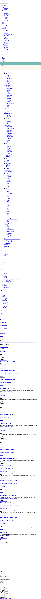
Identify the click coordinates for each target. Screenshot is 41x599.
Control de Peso (9, 145)
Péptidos (8, 105)
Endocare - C (10, 192)
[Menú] (4, 589)
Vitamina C (8, 101)
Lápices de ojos (9, 81)
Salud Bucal (5, 36)
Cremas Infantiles (6, 46)
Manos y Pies (5, 19)
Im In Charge (5, 306)
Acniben (9, 205)
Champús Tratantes (9, 133)
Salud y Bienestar (4, 31)
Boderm (8, 215)
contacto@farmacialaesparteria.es (4, 561)
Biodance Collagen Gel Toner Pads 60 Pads (7, 405)
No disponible (6, 255)
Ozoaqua (8, 186)
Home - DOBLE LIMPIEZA (3, 328)
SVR (7, 232)
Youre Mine (5, 307)
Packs (4, 238)
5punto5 (8, 207)
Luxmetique (8, 178)
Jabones (8, 111)
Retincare (8, 225)
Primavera (5, 245)
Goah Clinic (8, 199)
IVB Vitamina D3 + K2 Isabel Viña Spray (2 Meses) (8, 473)
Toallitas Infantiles (7, 156)
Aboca (7, 208)
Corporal (3, 16)
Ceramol (8, 221)
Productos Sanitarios (7, 168)
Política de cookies (2, 568)
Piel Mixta (8, 76)
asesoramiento (6, 273)
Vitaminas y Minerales (9, 151)
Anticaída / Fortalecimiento (10, 128)
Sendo (7, 227)
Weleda (8, 237)
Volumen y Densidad (9, 130)
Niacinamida (8, 102)
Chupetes (5, 48)
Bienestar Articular (7, 170)
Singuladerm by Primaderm (10, 229)
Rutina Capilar (5, 9)
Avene (7, 210)
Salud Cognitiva (6, 43)
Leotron (8, 175)
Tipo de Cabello (6, 8)
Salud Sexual (5, 32)
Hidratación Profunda (9, 126)
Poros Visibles (8, 90)
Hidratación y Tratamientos (8, 113)
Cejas (7, 80)
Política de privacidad (3, 567)
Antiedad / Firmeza (9, 87)
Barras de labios (9, 82)
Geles (7, 110)
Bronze (4, 295)
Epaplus (8, 195)
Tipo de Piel (5, 11)
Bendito (8, 213)
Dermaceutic (8, 223)
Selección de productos (6, 30)
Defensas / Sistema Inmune (7, 41)
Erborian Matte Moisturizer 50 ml (5, 532)
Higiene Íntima (5, 18)
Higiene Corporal (6, 17)
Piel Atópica (9, 93)
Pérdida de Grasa (9, 146)
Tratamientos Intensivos (10, 136)
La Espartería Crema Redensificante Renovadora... (8, 487)
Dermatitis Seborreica (11, 92)
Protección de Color (9, 131)
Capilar (3, 7)
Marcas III (6, 174)
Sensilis (8, 228)
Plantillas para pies (9, 116)
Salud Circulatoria (7, 165)
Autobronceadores (6, 20)
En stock (6, 254)
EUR (2, 57)
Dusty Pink (5, 299)
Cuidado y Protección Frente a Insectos (8, 34)
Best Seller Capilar (6, 244)
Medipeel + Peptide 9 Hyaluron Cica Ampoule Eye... (8, 370)
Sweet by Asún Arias (9, 233)
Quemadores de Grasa (9, 152)
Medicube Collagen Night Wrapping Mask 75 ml (8, 440)
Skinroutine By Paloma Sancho (11, 231)
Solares (3, 23)
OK (1, 247)
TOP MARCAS (6, 173)
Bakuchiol (8, 106)
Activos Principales (6, 15)
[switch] (2, 595)
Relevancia (9, 342)
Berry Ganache (5, 302)
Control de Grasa (9, 127)
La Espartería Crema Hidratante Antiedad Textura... (9, 480)
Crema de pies (8, 115)
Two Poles (8, 236)
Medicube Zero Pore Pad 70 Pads (5, 423)
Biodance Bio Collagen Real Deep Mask (6, 414)
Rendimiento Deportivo (10, 147)
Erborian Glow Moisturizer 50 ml (5, 539)
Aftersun (5, 27)
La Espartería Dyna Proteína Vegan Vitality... (7, 510)
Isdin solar (9, 204)
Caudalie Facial (10, 217)
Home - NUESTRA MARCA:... (3, 322)
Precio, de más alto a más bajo (30, 342)
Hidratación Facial (9, 96)
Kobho (7, 206)
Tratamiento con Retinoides (10, 103)
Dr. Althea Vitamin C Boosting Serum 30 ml (7, 388)
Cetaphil (8, 220)
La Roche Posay (9, 176)
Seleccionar (2, 341)
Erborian (8, 196)
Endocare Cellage (10, 194)
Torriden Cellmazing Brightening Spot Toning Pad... (9, 361)
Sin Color (4, 296)
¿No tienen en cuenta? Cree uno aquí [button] (5, 584)
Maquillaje (5, 12)
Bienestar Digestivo (6, 42)
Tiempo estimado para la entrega (4, 564)
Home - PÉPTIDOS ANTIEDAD (8, 240)
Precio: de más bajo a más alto (22, 342)
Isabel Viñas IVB (9, 202)
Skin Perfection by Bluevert (10, 230)
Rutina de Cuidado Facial (7, 14)
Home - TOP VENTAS (7, 242)
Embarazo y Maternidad (8, 163)
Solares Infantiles (6, 26)
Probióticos (8, 153)
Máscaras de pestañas (9, 78)
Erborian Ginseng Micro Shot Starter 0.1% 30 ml (8, 517)
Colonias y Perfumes (7, 118)
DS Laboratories (9, 189)
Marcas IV (6, 224)
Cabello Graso (8, 122)
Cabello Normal (9, 121)
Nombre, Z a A (16, 342)
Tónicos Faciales (9, 98)
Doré (4, 294)
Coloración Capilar (9, 138)
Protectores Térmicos (9, 137)
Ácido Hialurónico (9, 100)
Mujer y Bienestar (6, 38)
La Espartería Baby (6, 45)
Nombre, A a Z (12, 342)
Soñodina (8, 234)
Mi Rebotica (8, 180)
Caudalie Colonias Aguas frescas (12, 219)
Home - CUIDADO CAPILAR (8, 241)
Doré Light (5, 300)
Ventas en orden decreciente (4, 342)
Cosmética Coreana (6, 13)
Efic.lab (8, 190)
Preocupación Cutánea (8, 86)
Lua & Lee (8, 177)
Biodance (8, 214)
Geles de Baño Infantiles (7, 49)
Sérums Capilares (9, 135)
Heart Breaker (5, 303)
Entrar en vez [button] (2, 598)
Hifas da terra (8, 200)
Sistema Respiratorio (6, 35)
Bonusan (8, 216)
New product (6, 261)
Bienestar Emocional (6, 39)
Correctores (8, 83)
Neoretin (8, 182)
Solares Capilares (6, 25)
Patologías (5, 21)
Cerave (8, 222)
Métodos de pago (2, 565)
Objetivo (5, 29)
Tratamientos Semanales (10, 97)
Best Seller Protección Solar (7, 243)
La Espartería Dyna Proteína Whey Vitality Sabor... (8, 495)
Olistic (7, 185)
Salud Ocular (5, 37)
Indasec (8, 201)
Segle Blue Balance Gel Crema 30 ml (6, 465)
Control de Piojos (7, 159)
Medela (8, 179)
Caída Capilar (8, 148)
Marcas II (6, 188)
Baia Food (8, 211)
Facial (4, 72)
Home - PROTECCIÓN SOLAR (8, 280)
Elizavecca (8, 191)
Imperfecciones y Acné (10, 88)
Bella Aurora (8, 212)
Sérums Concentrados (9, 95)
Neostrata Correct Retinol (11, 184)
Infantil (3, 44)
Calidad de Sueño (6, 33)
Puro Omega (8, 187)
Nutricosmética (6, 283)
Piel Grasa (8, 75)
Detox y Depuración (9, 149)
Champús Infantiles (6, 47)
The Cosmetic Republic (10, 235)
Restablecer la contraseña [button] (7, 598)
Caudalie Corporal (10, 218)
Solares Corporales (6, 24)
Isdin (7, 203)
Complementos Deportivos (10, 154)
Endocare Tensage (10, 193)
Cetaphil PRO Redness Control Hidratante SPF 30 (8, 458)
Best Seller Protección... (3, 331)
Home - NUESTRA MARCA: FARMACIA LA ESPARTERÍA (12, 239)
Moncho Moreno (9, 181)
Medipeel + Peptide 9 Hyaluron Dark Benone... (8, 379)
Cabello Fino (8, 123)
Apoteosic (8, 209)
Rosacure (8, 226)
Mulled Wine (5, 298)
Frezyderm (8, 197)
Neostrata (8, 183)
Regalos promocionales (6, 246)
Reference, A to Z (36, 342)
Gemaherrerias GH (9, 198)
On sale (5, 262)
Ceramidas (8, 107)
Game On (4, 304)
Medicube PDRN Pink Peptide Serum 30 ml (7, 449)
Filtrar (1, 343)
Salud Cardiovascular (6, 40)
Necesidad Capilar (7, 125)
